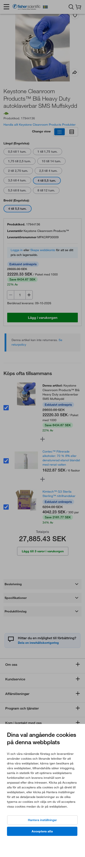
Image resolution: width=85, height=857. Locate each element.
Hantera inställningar (42, 820)
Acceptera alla (42, 831)
